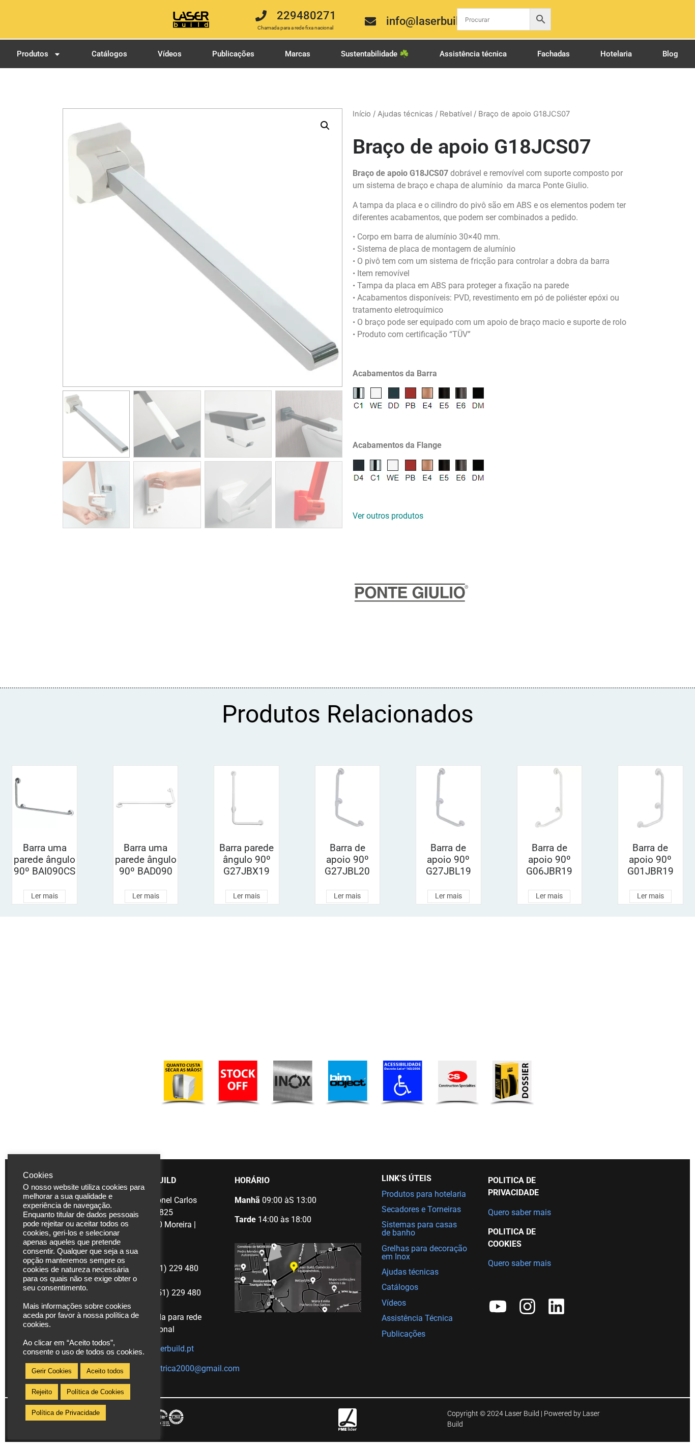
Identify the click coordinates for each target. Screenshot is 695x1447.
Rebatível (456, 113)
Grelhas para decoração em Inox (424, 1252)
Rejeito (42, 1392)
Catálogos (109, 53)
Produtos (32, 53)
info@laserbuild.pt (161, 1348)
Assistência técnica (473, 53)
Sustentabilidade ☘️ (375, 53)
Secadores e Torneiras (421, 1209)
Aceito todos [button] (105, 1371)
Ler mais (44, 896)
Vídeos (170, 53)
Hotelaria (616, 53)
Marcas (297, 53)
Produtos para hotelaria (424, 1194)
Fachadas (553, 53)
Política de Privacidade (66, 1412)
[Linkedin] (556, 1307)
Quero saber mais (519, 1212)
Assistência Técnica (417, 1318)
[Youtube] (497, 1307)
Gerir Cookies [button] (52, 1371)
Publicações (233, 53)
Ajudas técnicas (405, 113)
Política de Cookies (95, 1392)
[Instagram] (527, 1307)
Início (362, 113)
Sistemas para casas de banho (419, 1229)
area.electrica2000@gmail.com (184, 1368)
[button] (325, 125)
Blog (670, 53)
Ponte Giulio (565, 185)
